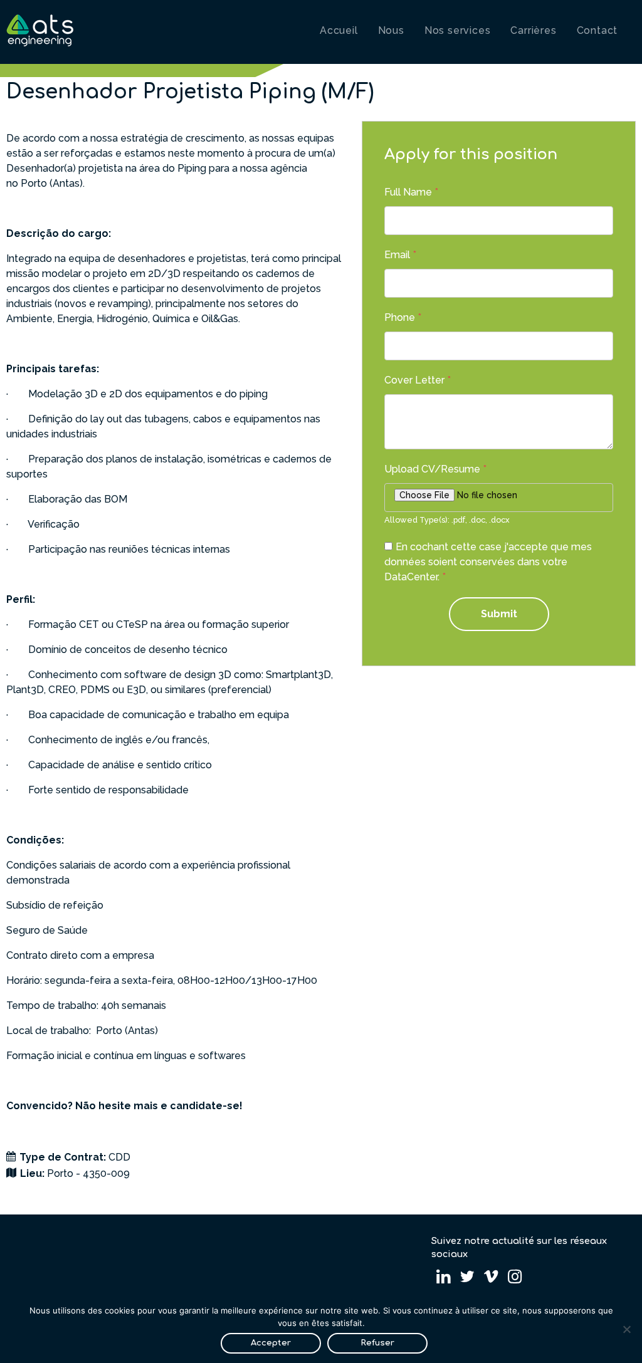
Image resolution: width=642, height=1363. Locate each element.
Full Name (411, 192)
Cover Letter (417, 380)
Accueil (339, 30)
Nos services (457, 30)
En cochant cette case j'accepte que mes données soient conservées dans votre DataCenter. (488, 562)
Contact (597, 30)
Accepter (271, 1343)
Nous (391, 30)
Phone (402, 317)
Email (400, 255)
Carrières (533, 30)
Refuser (377, 1343)
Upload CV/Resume (435, 469)
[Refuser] (626, 1329)
